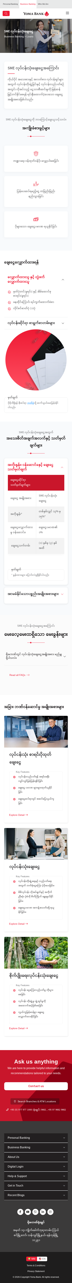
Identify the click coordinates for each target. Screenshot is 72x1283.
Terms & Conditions (36, 1265)
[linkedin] (43, 1212)
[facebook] (21, 1212)
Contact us (36, 1086)
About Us (13, 1156)
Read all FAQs (17, 675)
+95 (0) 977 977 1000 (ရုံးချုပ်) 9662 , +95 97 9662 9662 (38, 1110)
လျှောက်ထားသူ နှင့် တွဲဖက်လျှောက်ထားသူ (26, 279)
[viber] (36, 1212)
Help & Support (17, 1176)
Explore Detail (16, 815)
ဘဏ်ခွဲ (30, 403)
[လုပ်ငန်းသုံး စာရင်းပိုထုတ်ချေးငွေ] (36, 731)
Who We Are (43, 4)
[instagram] (51, 1212)
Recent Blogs (16, 1195)
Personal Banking (10, 4)
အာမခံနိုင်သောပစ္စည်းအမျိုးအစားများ (33, 594)
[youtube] (28, 1212)
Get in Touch (15, 1185)
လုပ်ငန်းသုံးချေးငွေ (24, 867)
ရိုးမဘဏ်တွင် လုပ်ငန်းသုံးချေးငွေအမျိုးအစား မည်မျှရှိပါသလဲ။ (34, 656)
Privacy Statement (36, 1271)
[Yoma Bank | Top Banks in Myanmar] (36, 13)
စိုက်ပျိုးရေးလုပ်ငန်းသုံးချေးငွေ (34, 975)
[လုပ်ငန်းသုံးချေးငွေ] (36, 843)
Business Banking (27, 4)
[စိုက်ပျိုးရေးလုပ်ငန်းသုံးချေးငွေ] (36, 952)
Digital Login (15, 1166)
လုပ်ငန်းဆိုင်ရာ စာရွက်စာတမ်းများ (31, 323)
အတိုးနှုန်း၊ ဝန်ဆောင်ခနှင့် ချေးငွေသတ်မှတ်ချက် (30, 467)
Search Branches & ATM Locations (37, 1101)
